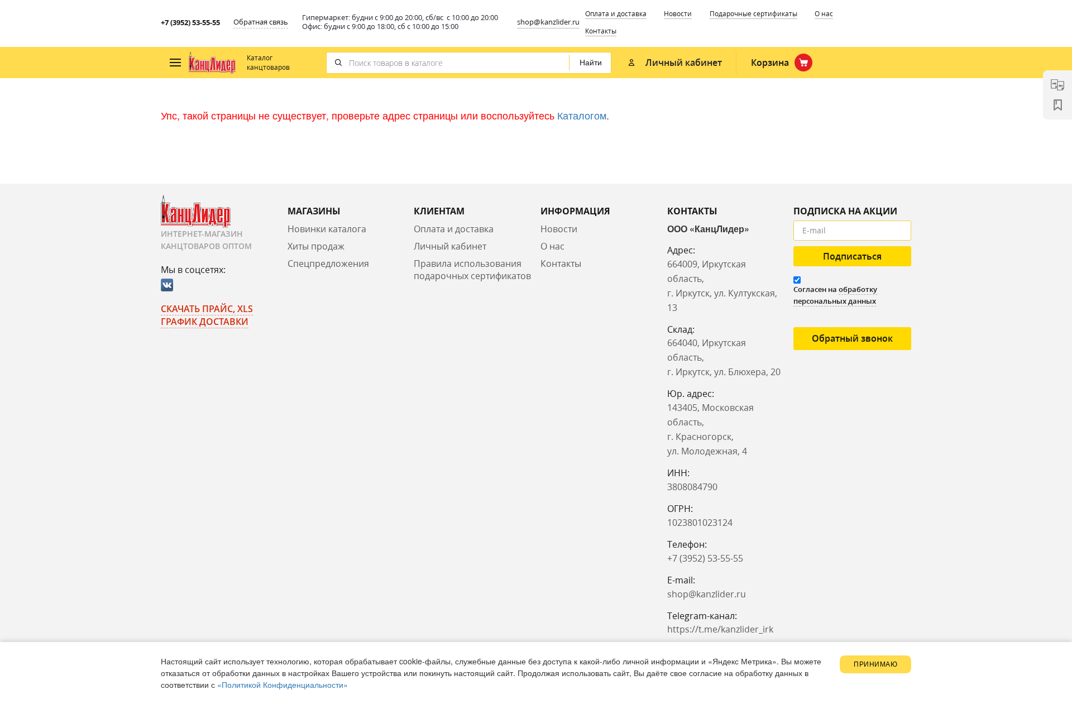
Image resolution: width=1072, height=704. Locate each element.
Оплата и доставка (616, 13)
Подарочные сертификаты (753, 13)
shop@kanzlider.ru (548, 22)
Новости (678, 13)
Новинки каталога (327, 229)
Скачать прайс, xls (207, 309)
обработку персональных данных (835, 295)
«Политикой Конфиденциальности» (282, 684)
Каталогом (581, 115)
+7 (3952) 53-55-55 (190, 22)
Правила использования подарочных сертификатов (472, 269)
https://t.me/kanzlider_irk (720, 629)
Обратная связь (260, 22)
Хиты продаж (316, 246)
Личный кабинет (450, 246)
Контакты (600, 31)
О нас (824, 13)
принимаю (875, 664)
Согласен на (835, 295)
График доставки (204, 321)
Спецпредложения (328, 263)
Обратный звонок (852, 338)
